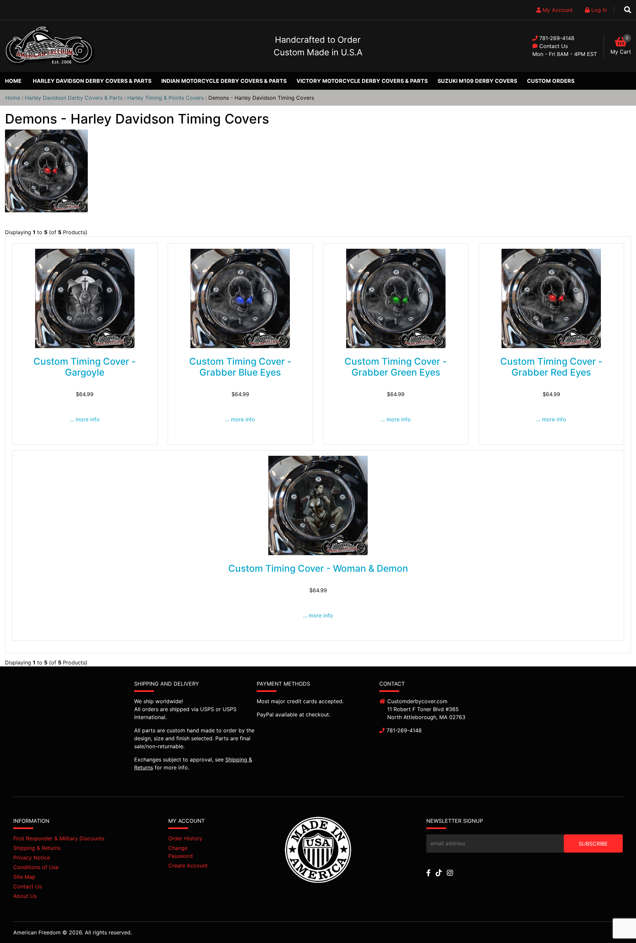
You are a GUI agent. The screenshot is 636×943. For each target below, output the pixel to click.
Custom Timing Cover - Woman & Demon (318, 568)
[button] (616, 923)
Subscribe (593, 843)
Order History (185, 838)
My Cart (620, 51)
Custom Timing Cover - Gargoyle (84, 367)
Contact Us (553, 46)
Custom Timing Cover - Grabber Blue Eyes (240, 367)
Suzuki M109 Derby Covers (477, 81)
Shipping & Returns (37, 848)
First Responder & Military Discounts (58, 838)
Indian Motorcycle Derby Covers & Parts (224, 81)
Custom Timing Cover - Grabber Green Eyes (395, 367)
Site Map (24, 876)
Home (13, 81)
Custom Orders (550, 81)
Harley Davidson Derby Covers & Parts (92, 81)
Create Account (188, 865)
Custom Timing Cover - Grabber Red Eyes (551, 367)
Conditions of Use (36, 867)
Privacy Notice (31, 857)
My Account (557, 10)
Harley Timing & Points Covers (165, 97)
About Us (25, 896)
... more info (85, 419)
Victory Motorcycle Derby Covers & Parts (362, 81)
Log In (598, 10)
